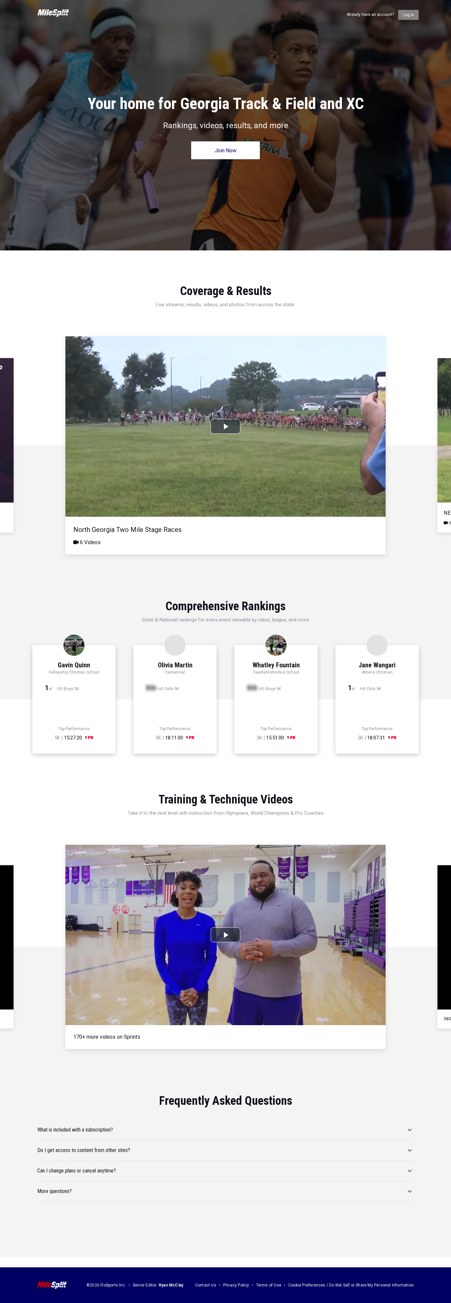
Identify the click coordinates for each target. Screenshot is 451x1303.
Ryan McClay (171, 1285)
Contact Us (205, 1285)
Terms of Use (268, 1285)
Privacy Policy (236, 1285)
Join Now (225, 150)
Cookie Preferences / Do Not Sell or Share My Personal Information (351, 1285)
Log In (408, 15)
